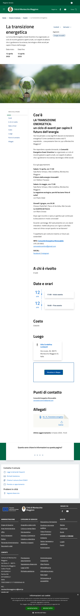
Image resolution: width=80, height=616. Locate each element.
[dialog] (40, 604)
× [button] (78, 594)
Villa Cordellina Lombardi (46, 345)
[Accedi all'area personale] (71, 3)
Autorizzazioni (45, 547)
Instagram (45, 253)
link (59, 604)
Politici (3, 539)
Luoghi (62, 542)
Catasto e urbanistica (28, 539)
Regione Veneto (8, 3)
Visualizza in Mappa (53, 372)
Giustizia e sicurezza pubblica (47, 526)
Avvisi (62, 532)
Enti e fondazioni (6, 535)
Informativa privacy (46, 571)
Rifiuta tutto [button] (47, 608)
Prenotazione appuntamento (26, 559)
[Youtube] (64, 9)
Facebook (37, 253)
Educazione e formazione (48, 522)
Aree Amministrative (8, 528)
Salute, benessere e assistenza (46, 542)
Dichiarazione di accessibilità (45, 579)
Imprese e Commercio (28, 535)
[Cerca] (76, 9)
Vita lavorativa (25, 532)
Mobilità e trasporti (27, 542)
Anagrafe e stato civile (28, 525)
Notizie (62, 525)
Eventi (25, 18)
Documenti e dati (6, 546)
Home (4, 18)
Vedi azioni (66, 27)
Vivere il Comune (15, 18)
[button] (40, 613)
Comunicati (64, 528)
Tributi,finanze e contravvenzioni (45, 532)
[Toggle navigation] (4, 9)
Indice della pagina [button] (14, 112)
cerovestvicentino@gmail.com (44, 246)
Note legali (44, 575)
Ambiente (43, 538)
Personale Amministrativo (9, 542)
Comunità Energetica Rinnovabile (51, 241)
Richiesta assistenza (27, 571)
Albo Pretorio (44, 564)
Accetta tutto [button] (32, 608)
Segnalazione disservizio (29, 564)
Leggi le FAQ (25, 567)
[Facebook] (59, 9)
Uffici (3, 532)
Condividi (56, 27)
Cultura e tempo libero (28, 528)
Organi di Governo (7, 525)
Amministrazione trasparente (46, 559)
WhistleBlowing (45, 567)
